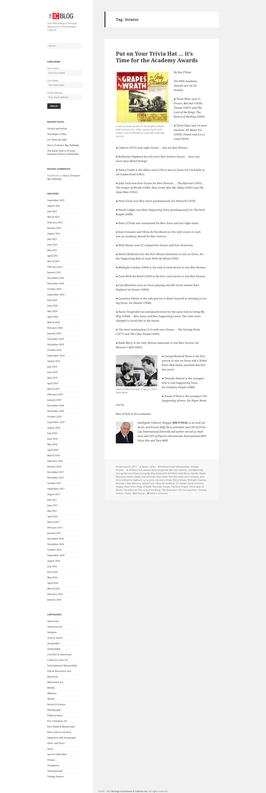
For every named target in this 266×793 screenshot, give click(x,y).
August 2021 (53, 233)
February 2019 (55, 394)
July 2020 (52, 300)
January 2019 (54, 399)
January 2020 (54, 333)
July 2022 (52, 211)
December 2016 (55, 538)
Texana (51, 759)
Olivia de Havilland (165, 483)
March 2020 (53, 322)
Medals (51, 687)
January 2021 (54, 272)
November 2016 (55, 544)
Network (136, 483)
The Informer (130, 489)
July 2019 (52, 366)
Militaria (52, 693)
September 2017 (56, 488)
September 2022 (56, 200)
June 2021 (52, 244)
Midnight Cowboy (196, 480)
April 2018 (52, 449)
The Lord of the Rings (149, 489)
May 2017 (52, 510)
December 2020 (55, 277)
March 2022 (53, 216)
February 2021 (55, 266)
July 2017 (52, 499)
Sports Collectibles (57, 754)
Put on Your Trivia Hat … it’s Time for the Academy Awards (157, 57)
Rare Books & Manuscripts (61, 726)
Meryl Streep (179, 480)
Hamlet (194, 473)
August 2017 (53, 494)
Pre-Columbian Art (57, 721)
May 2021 (52, 250)
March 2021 (53, 261)
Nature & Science (56, 704)
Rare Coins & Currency (59, 732)
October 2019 (54, 350)
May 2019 (52, 377)
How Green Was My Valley (169, 476)
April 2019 (52, 383)
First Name (53, 68)
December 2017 (55, 472)
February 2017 (55, 527)
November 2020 (55, 283)
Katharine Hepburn (132, 480)
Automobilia (53, 648)
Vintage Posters (55, 776)
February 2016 (55, 594)
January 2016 (54, 599)
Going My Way (147, 473)
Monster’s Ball (123, 483)
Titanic (127, 493)
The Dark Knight (179, 486)
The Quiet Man (169, 489)
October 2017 (54, 483)
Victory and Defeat (57, 128)
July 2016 (52, 566)
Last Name (52, 80)
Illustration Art (55, 682)
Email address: (55, 92)
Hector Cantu (149, 466)
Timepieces (53, 765)
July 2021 (52, 239)
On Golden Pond (184, 483)
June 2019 (52, 372)
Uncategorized (55, 770)
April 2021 (52, 255)
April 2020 (52, 316)
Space (50, 748)
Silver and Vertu (56, 743)
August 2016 (53, 560)
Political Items (54, 715)
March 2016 (53, 588)
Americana (53, 621)
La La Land (148, 480)
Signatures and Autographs (61, 737)
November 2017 (55, 477)
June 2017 (52, 505)
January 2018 (54, 466)
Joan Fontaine (192, 476)
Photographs (54, 709)
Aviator (146, 470)
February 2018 (55, 461)
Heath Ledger (134, 476)
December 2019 (55, 338)
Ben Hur (173, 470)
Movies (51, 698)
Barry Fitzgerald (159, 470)
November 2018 (55, 411)
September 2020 (56, 294)
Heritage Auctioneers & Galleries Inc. (129, 791)
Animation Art (54, 626)
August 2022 (53, 205)
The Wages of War (56, 134)
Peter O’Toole (144, 486)
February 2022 (55, 222)
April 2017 (52, 516)
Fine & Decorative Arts (59, 671)
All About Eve (135, 470)
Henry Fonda (148, 476)
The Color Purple (161, 486)
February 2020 (55, 327)
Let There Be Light (57, 139)
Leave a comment (158, 493)
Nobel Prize (148, 483)
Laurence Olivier (163, 480)
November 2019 (55, 344)
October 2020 (54, 289)
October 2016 (54, 549)
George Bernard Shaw (127, 473)
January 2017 (54, 533)
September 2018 (56, 422)
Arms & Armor (55, 637)
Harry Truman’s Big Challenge (63, 145)
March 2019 (53, 388)
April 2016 (52, 583)
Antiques (52, 632)
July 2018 (52, 433)
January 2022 (54, 228)
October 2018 (54, 416)
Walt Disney (138, 493)
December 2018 (55, 405)
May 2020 (52, 311)
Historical (52, 676)
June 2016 (52, 571)
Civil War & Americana (59, 654)
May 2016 (52, 577)
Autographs (53, 643)
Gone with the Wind (166, 473)
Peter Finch (130, 486)
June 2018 (52, 438)
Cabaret (182, 470)
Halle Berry (183, 473)
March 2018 (53, 455)
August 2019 (53, 361)
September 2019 (56, 355)
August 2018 (53, 427)
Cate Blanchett (195, 470)
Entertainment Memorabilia (62, 665)
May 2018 (52, 444)
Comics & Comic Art (57, 660)
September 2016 (56, 555)
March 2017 (53, 522)
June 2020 (52, 305)
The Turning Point (187, 489)
